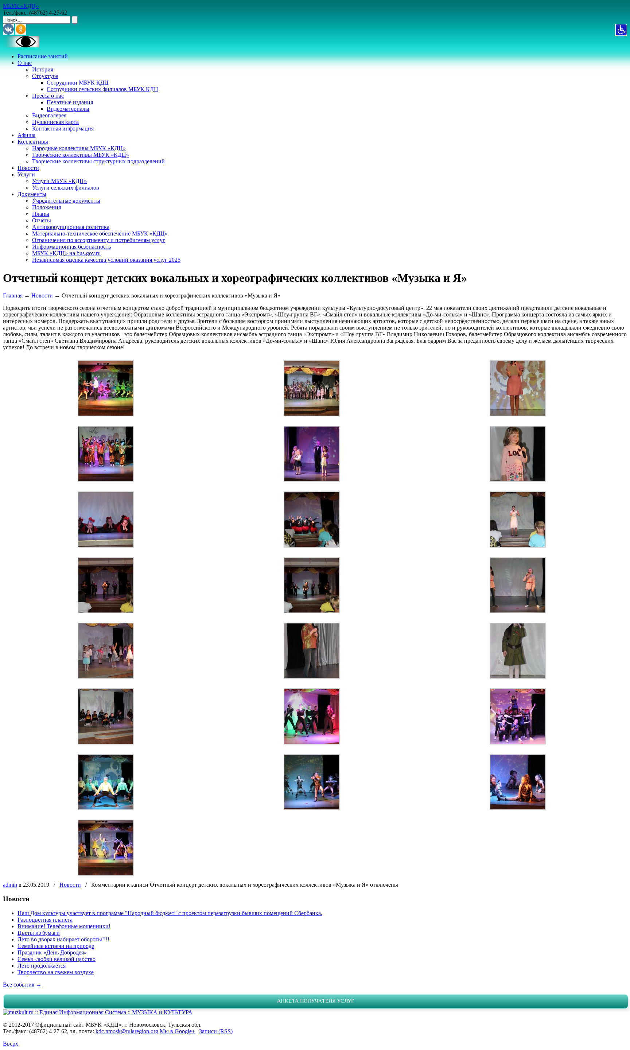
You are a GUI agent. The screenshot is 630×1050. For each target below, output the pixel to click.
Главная (13, 295)
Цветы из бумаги (39, 933)
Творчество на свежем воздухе (56, 972)
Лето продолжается (42, 965)
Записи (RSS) (216, 1031)
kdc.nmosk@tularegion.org (127, 1031)
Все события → (22, 984)
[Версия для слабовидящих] (21, 45)
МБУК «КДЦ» (21, 6)
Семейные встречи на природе (56, 946)
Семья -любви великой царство (57, 959)
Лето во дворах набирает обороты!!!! (63, 939)
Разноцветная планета (45, 920)
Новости (42, 295)
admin (10, 885)
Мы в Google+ (177, 1031)
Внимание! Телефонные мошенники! (64, 926)
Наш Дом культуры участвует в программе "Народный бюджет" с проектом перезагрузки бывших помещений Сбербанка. (170, 913)
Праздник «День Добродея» (52, 952)
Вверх (10, 1044)
